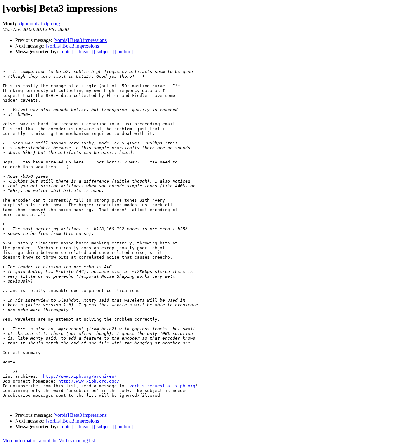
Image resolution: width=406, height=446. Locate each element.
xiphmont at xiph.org (39, 23)
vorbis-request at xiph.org (162, 385)
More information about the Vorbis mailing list (49, 440)
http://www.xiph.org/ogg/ (88, 381)
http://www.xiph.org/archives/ (80, 376)
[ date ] (66, 51)
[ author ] (124, 51)
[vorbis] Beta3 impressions (80, 40)
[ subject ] (104, 51)
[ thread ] (84, 51)
